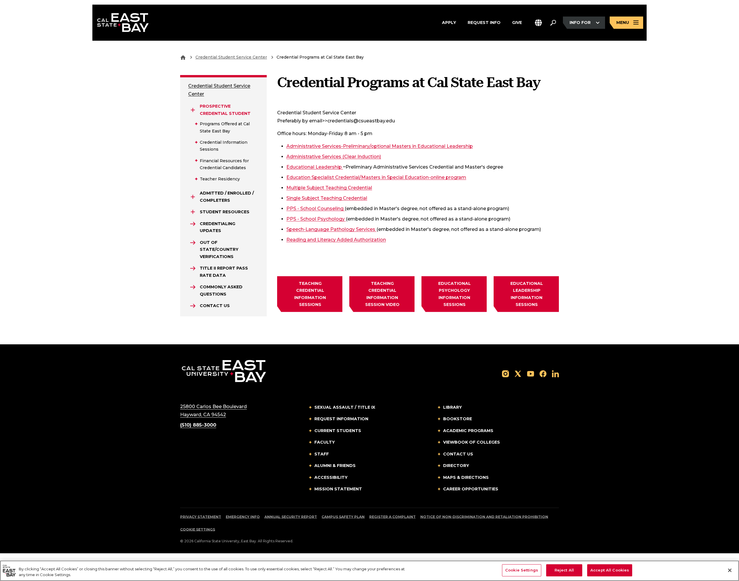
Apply (449, 22)
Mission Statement (338, 489)
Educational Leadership (314, 167)
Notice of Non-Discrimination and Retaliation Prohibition (484, 517)
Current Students (337, 430)
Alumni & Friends (335, 465)
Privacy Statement (200, 517)
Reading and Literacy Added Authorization (336, 239)
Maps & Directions (466, 477)
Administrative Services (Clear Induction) (333, 156)
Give (517, 22)
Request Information (341, 418)
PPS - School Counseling (315, 208)
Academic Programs (468, 430)
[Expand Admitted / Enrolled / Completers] (193, 197)
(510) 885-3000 (198, 425)
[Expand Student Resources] (193, 212)
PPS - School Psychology (316, 219)
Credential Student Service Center (231, 57)
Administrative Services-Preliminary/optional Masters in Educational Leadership (379, 146)
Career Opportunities (470, 489)
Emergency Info (243, 517)
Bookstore (457, 418)
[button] (538, 23)
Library (452, 407)
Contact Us (458, 454)
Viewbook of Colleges (471, 442)
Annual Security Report (290, 517)
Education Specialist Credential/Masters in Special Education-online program (376, 177)
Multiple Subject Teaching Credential (329, 187)
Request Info (484, 22)
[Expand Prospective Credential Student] (193, 110)
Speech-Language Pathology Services (331, 229)
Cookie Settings (197, 529)
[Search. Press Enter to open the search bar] (553, 22)
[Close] (729, 570)
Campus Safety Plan (343, 517)
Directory (456, 465)
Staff (321, 454)
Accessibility (331, 477)
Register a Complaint (392, 517)
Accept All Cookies (609, 570)
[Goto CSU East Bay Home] (183, 57)
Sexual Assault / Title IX (344, 407)
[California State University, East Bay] (224, 370)
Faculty (324, 442)
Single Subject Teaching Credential (326, 198)
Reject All (564, 570)
